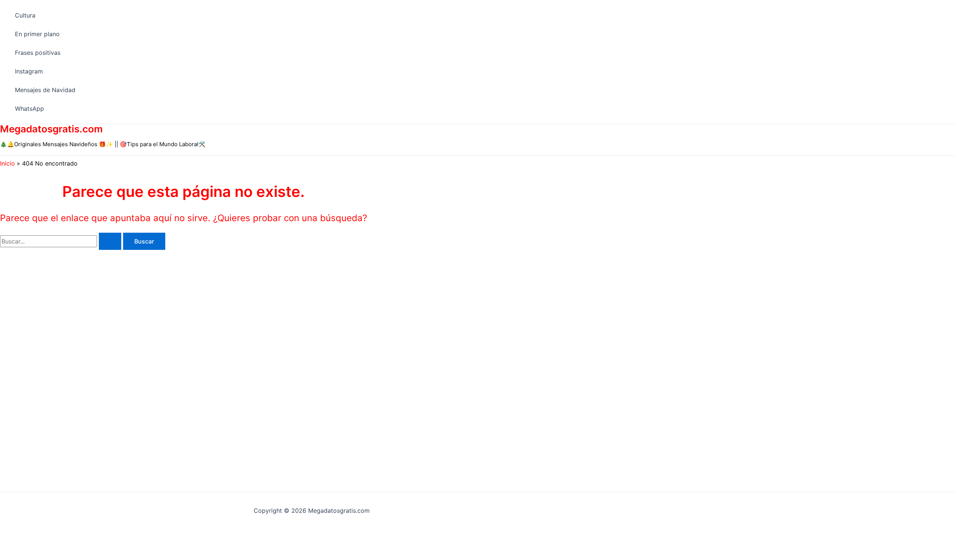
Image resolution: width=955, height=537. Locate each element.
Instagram (29, 71)
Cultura (25, 15)
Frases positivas (37, 52)
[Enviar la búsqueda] (110, 241)
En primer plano (37, 34)
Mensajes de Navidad (45, 90)
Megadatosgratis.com (51, 129)
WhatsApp (29, 108)
